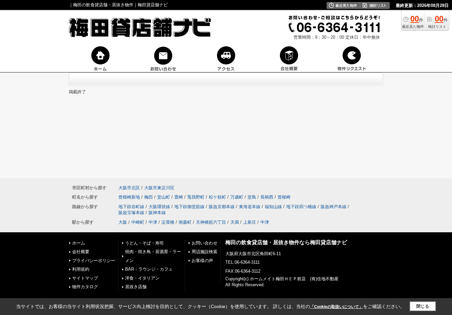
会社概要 (80, 251)
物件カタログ (85, 286)
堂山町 (163, 197)
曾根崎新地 (129, 197)
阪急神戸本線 (333, 206)
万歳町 (236, 197)
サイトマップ (85, 278)
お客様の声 (202, 260)
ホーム (78, 243)
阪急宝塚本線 (131, 212)
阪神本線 (157, 212)
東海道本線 (249, 206)
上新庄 (249, 222)
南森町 (185, 222)
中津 (153, 222)
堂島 (252, 197)
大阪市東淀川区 (159, 187)
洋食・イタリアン (142, 278)
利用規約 (80, 269)
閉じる (422, 306)
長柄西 (266, 197)
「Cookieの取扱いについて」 (336, 306)
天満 (234, 222)
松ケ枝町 (217, 197)
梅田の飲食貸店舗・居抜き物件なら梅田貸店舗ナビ (286, 242)
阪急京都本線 (222, 206)
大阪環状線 (159, 206)
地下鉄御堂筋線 (189, 206)
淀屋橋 (167, 222)
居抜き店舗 (136, 286)
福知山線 (273, 206)
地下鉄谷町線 (131, 206)
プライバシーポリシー (93, 260)
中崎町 (137, 222)
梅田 (148, 197)
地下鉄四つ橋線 (301, 206)
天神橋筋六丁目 (211, 222)
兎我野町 (195, 197)
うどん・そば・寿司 (144, 243)
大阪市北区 (129, 187)
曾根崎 (284, 197)
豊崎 (178, 197)
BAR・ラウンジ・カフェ (149, 269)
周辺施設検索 (204, 251)
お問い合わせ (204, 243)
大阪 (122, 222)
